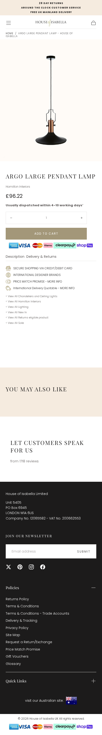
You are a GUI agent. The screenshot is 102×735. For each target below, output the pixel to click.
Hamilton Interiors (18, 187)
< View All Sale (15, 323)
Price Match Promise (23, 649)
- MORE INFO (53, 281)
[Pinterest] (20, 567)
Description (15, 257)
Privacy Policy (17, 627)
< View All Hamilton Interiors (23, 301)
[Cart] (93, 23)
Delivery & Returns (41, 257)
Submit (83, 551)
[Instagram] (31, 567)
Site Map (13, 635)
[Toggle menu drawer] (8, 23)
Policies (12, 587)
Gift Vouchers (17, 656)
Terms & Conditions (22, 606)
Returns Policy (17, 599)
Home (9, 33)
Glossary (13, 663)
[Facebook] (42, 567)
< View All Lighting (17, 307)
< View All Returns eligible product (27, 317)
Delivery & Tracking (21, 620)
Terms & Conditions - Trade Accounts (37, 613)
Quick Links (16, 680)
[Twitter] (8, 567)
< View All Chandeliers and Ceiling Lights (31, 296)
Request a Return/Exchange (29, 642)
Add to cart (46, 234)
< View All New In (16, 312)
